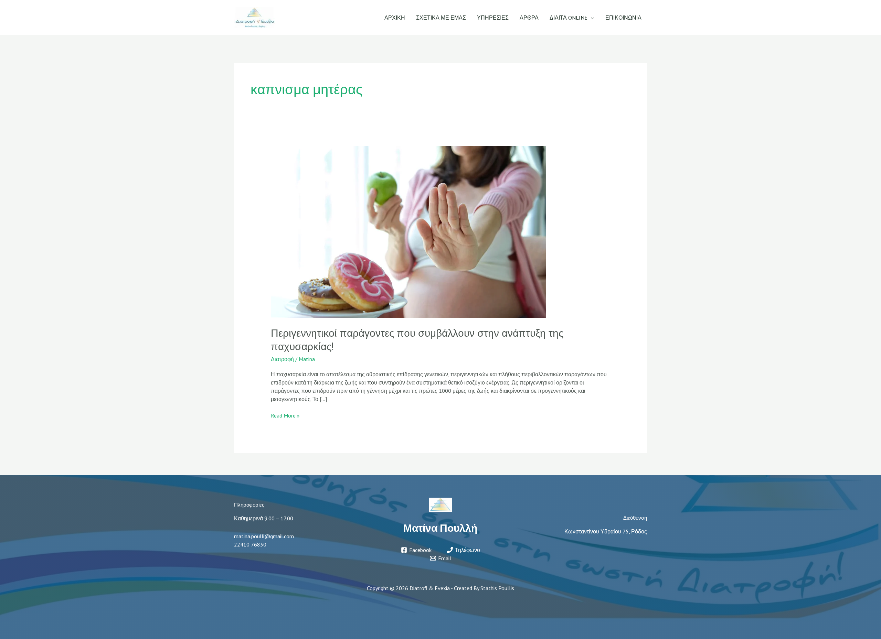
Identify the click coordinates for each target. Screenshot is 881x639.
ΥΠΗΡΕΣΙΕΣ (493, 17)
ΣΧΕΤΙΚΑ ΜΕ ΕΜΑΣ (441, 17)
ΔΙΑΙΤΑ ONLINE (568, 17)
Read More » (285, 415)
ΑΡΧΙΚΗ (394, 17)
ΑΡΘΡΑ (529, 17)
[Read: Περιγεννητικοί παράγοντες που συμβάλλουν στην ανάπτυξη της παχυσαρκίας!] (408, 231)
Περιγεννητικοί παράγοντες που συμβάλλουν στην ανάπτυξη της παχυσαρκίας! (417, 340)
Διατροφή (282, 359)
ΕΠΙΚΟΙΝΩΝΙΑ (623, 17)
